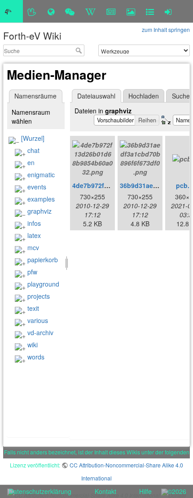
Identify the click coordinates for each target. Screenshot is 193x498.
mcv (33, 247)
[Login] (168, 11)
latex (34, 235)
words (35, 356)
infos (34, 223)
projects (38, 296)
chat (33, 150)
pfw (32, 271)
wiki (32, 344)
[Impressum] (149, 11)
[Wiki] (90, 11)
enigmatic (41, 174)
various (37, 320)
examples (41, 198)
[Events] (70, 11)
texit (33, 308)
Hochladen (143, 95)
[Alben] (131, 11)
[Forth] (32, 11)
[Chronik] (51, 11)
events (36, 186)
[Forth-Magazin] (111, 11)
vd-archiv (40, 332)
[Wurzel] (32, 138)
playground (43, 283)
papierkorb (42, 259)
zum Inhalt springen (166, 29)
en (31, 162)
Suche (79, 50)
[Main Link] (11, 11)
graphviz (39, 210)
